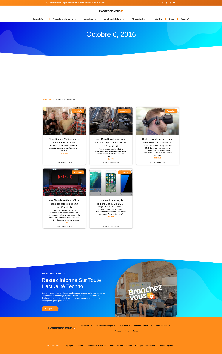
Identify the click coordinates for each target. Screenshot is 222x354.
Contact (80, 346)
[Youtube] (174, 2)
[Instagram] (170, 2)
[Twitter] (162, 2)
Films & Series (138, 19)
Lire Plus (64, 153)
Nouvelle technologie (63, 19)
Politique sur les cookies (145, 346)
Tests (171, 19)
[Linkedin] (166, 2)
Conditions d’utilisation (96, 346)
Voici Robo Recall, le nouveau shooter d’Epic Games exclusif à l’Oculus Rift (110, 142)
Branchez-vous (48, 99)
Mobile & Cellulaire (113, 19)
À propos (69, 346)
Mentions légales (166, 346)
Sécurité (185, 19)
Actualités (38, 19)
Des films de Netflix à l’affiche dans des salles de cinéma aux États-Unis (64, 204)
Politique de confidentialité (121, 346)
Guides (158, 19)
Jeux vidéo (88, 19)
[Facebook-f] (158, 2)
